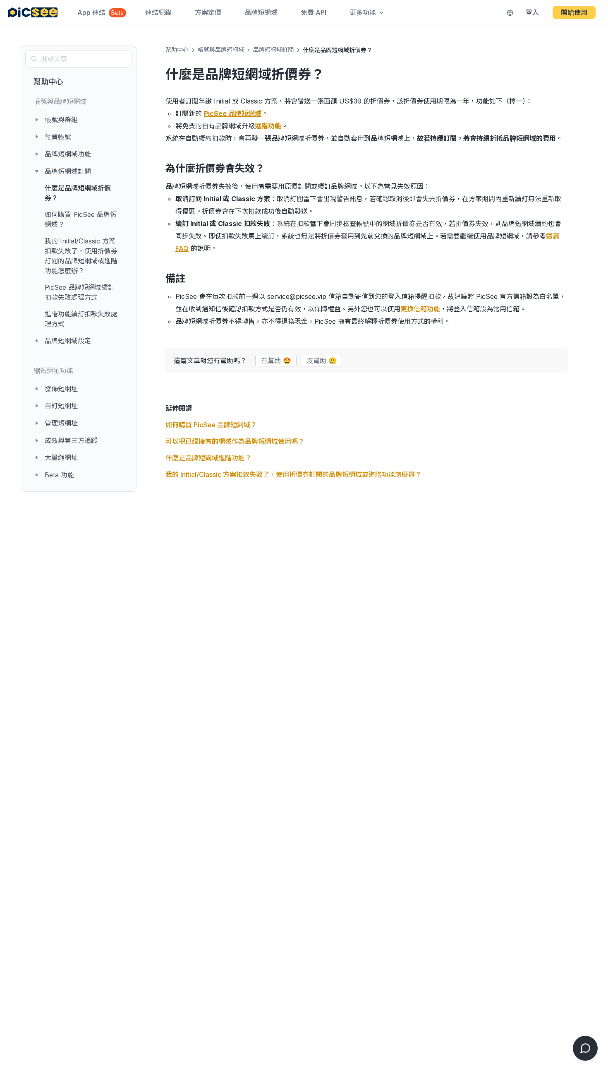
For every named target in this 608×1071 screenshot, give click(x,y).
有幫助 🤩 (276, 360)
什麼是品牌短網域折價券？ (78, 193)
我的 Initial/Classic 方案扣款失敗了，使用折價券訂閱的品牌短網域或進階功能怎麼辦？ (81, 256)
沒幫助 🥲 (321, 360)
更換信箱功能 (420, 309)
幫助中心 (48, 81)
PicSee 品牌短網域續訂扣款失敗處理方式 (80, 292)
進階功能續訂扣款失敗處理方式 (81, 319)
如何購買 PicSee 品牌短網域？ (81, 219)
